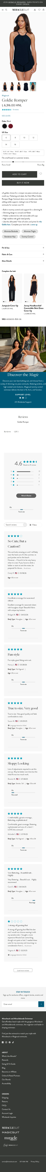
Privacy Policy (35, 1162)
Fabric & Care (7, 254)
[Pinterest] (9, 1042)
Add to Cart (20, 174)
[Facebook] (3, 1042)
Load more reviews (23, 970)
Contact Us (6, 1109)
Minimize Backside (11, 231)
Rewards (5, 1060)
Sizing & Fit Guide (8, 1064)
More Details (7, 261)
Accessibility (6, 1083)
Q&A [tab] (16, 432)
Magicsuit (5, 95)
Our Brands (6, 1079)
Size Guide (6, 116)
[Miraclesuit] (20, 9)
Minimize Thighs (30, 231)
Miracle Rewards (17, 2)
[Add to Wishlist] (41, 173)
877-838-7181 (24, 1162)
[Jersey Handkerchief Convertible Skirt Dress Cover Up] (34, 288)
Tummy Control (27, 236)
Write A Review (26, 495)
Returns (5, 1101)
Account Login (7, 1113)
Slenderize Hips (10, 236)
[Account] (33, 9)
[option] (23, 47)
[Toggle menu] (2, 9)
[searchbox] (13, 525)
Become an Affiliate (9, 1071)
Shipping (5, 1097)
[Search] (7, 9)
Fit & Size (5, 247)
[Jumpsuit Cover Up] (12, 288)
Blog (3, 1068)
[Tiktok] (13, 1042)
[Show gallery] (23, 47)
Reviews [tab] (7, 432)
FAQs (4, 1105)
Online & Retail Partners (11, 1075)
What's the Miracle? (9, 1056)
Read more (27, 568)
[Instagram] (6, 1042)
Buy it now (23, 182)
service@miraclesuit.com (9, 1162)
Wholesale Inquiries (9, 1117)
